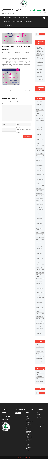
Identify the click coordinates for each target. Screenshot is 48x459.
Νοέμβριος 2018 (40, 318)
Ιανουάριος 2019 (40, 313)
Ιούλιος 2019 (39, 302)
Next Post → (27, 90)
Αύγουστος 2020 (40, 278)
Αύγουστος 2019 (40, 299)
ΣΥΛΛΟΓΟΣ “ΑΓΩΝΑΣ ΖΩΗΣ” (10, 17)
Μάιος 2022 (39, 223)
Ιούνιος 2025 (39, 132)
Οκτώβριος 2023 (40, 179)
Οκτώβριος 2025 (40, 120)
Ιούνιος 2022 (39, 220)
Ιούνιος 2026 (39, 101)
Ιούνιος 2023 (39, 190)
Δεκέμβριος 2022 (40, 204)
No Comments (18, 52)
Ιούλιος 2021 (39, 248)
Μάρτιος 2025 (40, 139)
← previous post (7, 90)
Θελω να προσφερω (18, 21)
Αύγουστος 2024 (40, 155)
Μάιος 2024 (39, 163)
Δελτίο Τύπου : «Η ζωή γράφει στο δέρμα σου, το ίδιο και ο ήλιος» (40, 71)
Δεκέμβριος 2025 (40, 115)
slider (38, 348)
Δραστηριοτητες (23, 17)
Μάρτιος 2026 (40, 109)
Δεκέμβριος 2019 (40, 292)
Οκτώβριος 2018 (40, 321)
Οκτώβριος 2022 (40, 209)
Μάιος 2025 (39, 134)
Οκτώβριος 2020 (40, 272)
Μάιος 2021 (39, 253)
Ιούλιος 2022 (39, 218)
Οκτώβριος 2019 (40, 297)
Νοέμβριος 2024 (40, 150)
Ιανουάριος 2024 (40, 174)
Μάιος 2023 (39, 193)
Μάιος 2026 (39, 104)
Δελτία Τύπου (40, 353)
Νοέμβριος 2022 (40, 207)
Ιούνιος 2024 (39, 160)
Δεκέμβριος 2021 (40, 234)
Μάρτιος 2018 (40, 326)
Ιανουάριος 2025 (40, 145)
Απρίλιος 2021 (40, 255)
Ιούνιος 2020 (39, 283)
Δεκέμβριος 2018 (40, 316)
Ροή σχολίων (39, 378)
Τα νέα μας (39, 361)
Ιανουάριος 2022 (40, 232)
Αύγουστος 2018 (40, 323)
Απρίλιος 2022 (40, 225)
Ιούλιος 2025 (39, 129)
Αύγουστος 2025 (40, 127)
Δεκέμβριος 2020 (40, 267)
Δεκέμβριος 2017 (40, 328)
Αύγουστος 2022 (40, 216)
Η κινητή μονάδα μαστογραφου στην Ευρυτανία (40, 78)
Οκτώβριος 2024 (40, 153)
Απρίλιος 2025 (40, 136)
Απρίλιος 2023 (40, 195)
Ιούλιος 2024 (39, 158)
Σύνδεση (39, 372)
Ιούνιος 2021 (39, 251)
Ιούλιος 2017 (39, 331)
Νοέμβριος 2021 (40, 237)
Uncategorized (8, 53)
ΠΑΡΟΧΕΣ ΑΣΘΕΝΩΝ (8, 25)
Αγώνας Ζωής (11, 9)
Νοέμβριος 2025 (40, 118)
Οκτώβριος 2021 (40, 239)
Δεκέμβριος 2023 (40, 176)
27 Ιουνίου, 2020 (6, 52)
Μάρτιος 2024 (40, 168)
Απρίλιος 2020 (40, 286)
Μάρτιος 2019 (40, 307)
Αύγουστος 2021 (40, 246)
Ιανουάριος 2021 (40, 264)
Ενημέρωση (39, 358)
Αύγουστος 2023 (40, 185)
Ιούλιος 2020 (39, 281)
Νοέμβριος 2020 (40, 269)
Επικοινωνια (29, 21)
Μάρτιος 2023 (40, 198)
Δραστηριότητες (40, 356)
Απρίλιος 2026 (40, 106)
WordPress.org (40, 381)
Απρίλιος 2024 (40, 165)
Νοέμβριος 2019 (40, 295)
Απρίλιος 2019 (40, 304)
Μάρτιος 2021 (40, 258)
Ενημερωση (7, 21)
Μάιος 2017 (39, 333)
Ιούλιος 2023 (39, 188)
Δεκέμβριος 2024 (40, 148)
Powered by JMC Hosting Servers (24, 457)
